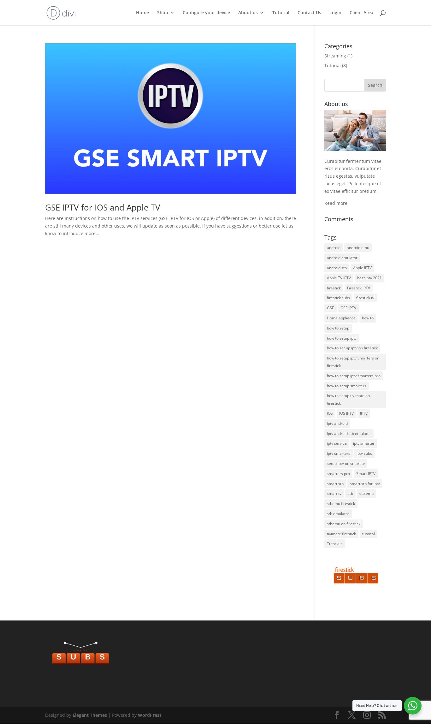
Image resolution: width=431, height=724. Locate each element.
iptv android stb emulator (349, 433)
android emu (358, 247)
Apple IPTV (362, 267)
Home (142, 12)
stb (350, 493)
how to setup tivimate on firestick (348, 399)
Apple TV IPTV (339, 278)
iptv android (337, 423)
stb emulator (338, 513)
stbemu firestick (341, 503)
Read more (335, 203)
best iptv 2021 (369, 278)
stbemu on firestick (343, 523)
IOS (330, 413)
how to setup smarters (346, 386)
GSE (330, 308)
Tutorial (280, 12)
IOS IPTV (346, 413)
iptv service (337, 443)
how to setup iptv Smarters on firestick (353, 361)
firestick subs (338, 297)
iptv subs (364, 453)
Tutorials (334, 543)
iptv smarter (364, 443)
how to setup (338, 328)
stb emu (366, 493)
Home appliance (341, 318)
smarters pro (338, 473)
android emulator (342, 257)
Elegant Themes (90, 715)
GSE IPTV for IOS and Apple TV (102, 207)
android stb (337, 267)
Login (335, 12)
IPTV (364, 413)
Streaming (335, 56)
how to (368, 318)
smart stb (335, 483)
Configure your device (206, 12)
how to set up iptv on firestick (352, 348)
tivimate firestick (341, 534)
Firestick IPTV (358, 288)
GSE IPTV (348, 308)
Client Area (361, 12)
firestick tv (365, 297)
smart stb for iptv (365, 483)
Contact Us (309, 12)
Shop (162, 12)
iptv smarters (338, 453)
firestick (334, 288)
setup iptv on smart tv (346, 463)
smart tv (334, 493)
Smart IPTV (365, 473)
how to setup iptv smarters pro (354, 375)
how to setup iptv (342, 338)
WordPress (150, 715)
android (333, 247)
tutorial (368, 534)
